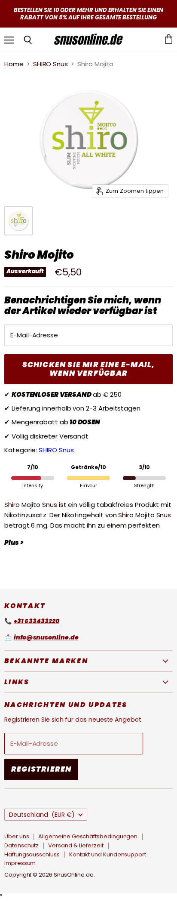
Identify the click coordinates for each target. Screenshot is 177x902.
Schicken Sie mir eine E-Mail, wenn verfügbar (88, 368)
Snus (49, 504)
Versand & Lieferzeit (76, 845)
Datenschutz (21, 845)
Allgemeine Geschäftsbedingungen (87, 836)
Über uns (16, 836)
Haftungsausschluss (32, 854)
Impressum (20, 863)
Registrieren (41, 769)
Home (14, 64)
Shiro (12, 504)
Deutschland (42, 814)
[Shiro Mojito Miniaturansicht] (18, 221)
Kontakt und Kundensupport (107, 854)
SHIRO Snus (50, 64)
